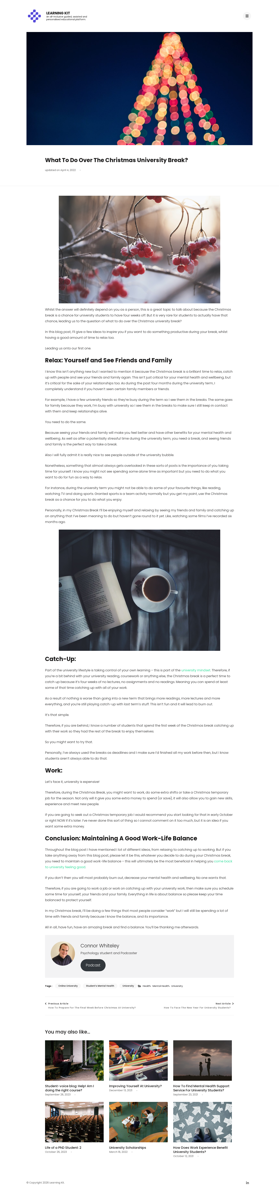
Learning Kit (58, 13)
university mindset (195, 670)
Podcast (93, 965)
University (128, 985)
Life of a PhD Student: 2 (63, 1147)
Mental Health (161, 986)
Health (147, 986)
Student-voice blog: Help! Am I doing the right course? (69, 1088)
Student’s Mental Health (100, 985)
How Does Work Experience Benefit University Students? (200, 1149)
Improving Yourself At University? (135, 1086)
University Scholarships (127, 1147)
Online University (68, 985)
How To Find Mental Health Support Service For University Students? (201, 1088)
